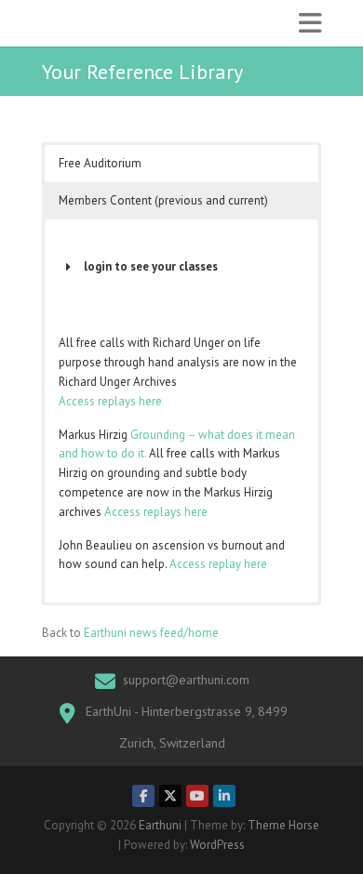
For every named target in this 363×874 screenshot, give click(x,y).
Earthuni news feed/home (151, 633)
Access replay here (218, 564)
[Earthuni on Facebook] (143, 796)
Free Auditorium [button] (100, 163)
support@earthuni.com (186, 679)
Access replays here (110, 401)
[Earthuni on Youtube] (197, 796)
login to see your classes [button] (151, 266)
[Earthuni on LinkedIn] (224, 796)
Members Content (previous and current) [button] (163, 200)
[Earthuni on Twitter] (170, 796)
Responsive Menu (310, 23)
